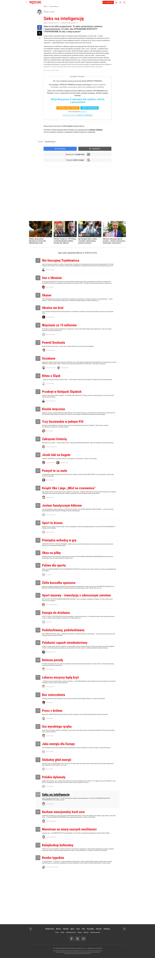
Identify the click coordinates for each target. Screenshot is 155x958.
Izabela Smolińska (50, 669)
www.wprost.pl (80, 953)
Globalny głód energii (56, 760)
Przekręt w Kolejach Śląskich (61, 391)
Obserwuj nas (74, 154)
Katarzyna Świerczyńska (51, 446)
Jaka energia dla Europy (58, 744)
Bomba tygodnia (53, 857)
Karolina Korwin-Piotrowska (52, 867)
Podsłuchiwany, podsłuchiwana (63, 630)
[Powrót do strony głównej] (30, 929)
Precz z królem (52, 710)
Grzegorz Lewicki (49, 803)
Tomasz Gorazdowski (50, 514)
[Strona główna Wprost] (35, 2)
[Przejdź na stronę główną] (26, 2)
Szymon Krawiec (49, 735)
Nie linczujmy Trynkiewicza (60, 260)
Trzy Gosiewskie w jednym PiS (62, 421)
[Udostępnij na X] (39, 33)
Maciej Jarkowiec (50, 287)
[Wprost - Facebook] (71, 938)
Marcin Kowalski (49, 751)
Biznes (58, 929)
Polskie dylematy (53, 777)
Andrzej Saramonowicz (51, 652)
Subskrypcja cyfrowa (71, 932)
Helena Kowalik (49, 702)
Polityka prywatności (95, 932)
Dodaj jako (75, 160)
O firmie (57, 932)
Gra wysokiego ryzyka (57, 726)
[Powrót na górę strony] (124, 929)
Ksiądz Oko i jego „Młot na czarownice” (69, 488)
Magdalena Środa (50, 497)
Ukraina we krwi (52, 308)
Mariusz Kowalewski (50, 334)
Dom (83, 929)
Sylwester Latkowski (50, 269)
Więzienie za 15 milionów (59, 325)
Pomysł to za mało (54, 470)
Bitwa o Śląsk (51, 376)
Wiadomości (49, 929)
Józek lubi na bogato (56, 455)
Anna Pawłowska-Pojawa (51, 604)
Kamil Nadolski (49, 718)
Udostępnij (61, 149)
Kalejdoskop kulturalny (57, 845)
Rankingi (107, 929)
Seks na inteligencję (56, 794)
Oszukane (48, 358)
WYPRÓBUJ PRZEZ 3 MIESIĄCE (68, 108)
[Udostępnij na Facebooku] (39, 27)
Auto (78, 929)
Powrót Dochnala (53, 342)
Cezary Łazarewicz (50, 383)
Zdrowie (65, 929)
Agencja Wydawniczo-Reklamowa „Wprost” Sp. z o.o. (74, 948)
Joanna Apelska (49, 431)
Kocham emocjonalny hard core (63, 812)
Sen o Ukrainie (52, 278)
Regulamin (86, 932)
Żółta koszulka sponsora (58, 583)
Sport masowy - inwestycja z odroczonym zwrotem (76, 595)
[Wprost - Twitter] (77, 938)
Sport (72, 929)
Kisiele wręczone (53, 409)
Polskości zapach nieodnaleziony (64, 642)
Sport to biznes (52, 523)
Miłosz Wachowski (50, 532)
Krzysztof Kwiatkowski (51, 821)
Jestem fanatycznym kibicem (62, 505)
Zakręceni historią (54, 439)
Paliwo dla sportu (54, 565)
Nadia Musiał (49, 622)
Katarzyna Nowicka (50, 462)
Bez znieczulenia (53, 695)
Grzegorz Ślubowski (50, 317)
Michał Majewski (64, 367)
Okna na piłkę (51, 553)
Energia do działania (56, 612)
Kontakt (62, 932)
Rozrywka (90, 929)
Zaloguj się (83, 111)
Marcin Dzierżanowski (51, 367)
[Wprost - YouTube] (83, 938)
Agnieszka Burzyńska (50, 401)
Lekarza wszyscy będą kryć (60, 677)
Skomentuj (96, 149)
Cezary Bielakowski (50, 350)
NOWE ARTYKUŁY (77, 115)
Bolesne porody (52, 660)
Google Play (91, 132)
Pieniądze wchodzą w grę (59, 540)
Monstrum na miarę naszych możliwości (69, 829)
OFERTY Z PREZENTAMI (89, 108)
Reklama (80, 932)
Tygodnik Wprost (50, 141)
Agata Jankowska (64, 462)
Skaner (47, 295)
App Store (83, 132)
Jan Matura (48, 574)
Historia (99, 929)
